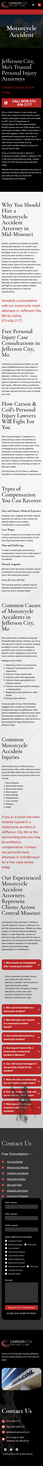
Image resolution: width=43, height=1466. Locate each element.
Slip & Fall (34, 1266)
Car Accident (13, 1248)
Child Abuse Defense (16, 1252)
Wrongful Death (14, 1274)
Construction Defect (16, 1256)
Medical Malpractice (16, 1259)
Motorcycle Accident (16, 1263)
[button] (33, 4)
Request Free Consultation (21, 1307)
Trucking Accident (15, 1270)
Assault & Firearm (15, 1241)
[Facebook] (5, 1449)
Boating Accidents (15, 1245)
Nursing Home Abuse (16, 1266)
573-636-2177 (12, 321)
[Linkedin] (16, 1449)
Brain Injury (32, 1245)
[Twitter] (11, 1449)
